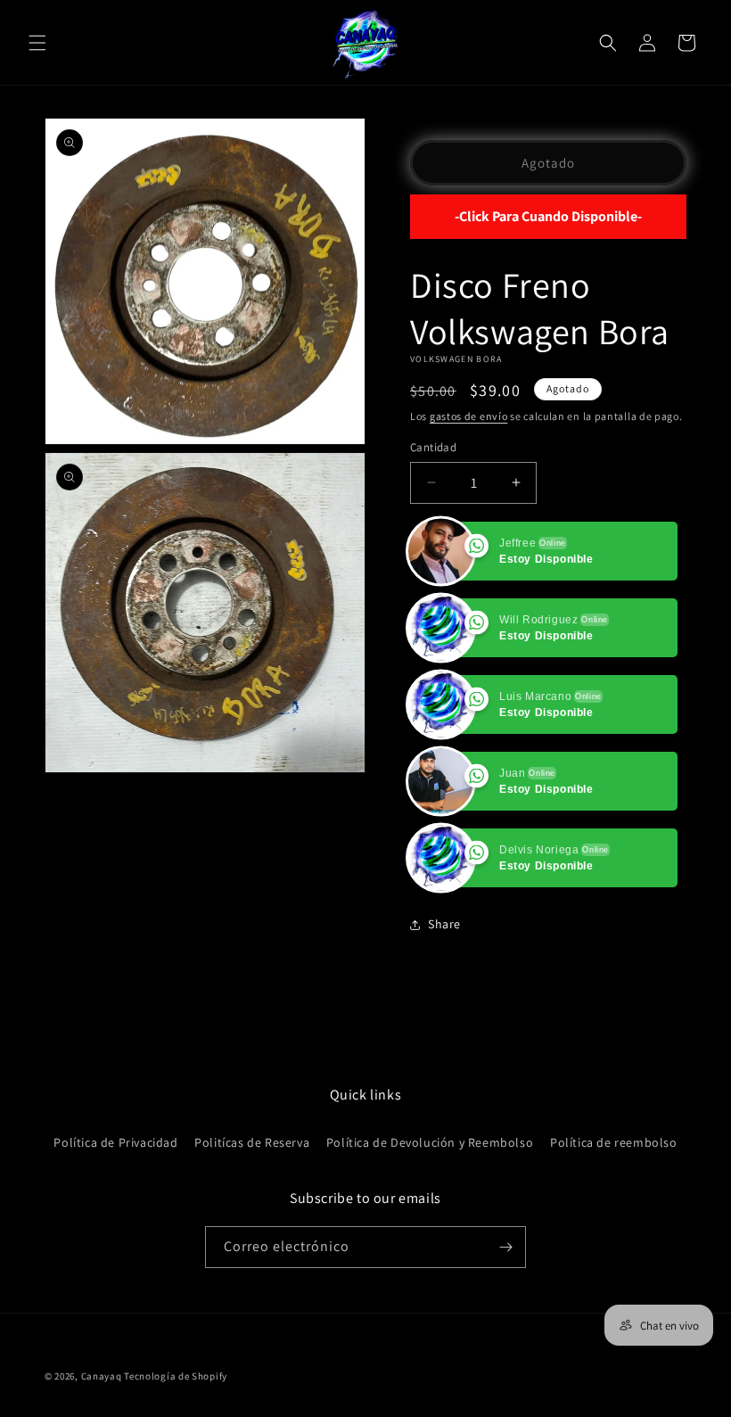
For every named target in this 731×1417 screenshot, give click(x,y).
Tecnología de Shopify (175, 1376)
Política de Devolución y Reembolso (429, 1142)
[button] (37, 42)
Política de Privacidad (115, 1142)
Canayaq (101, 1376)
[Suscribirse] (505, 1247)
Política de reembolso (614, 1142)
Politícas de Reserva (251, 1142)
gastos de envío (469, 416)
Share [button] (444, 924)
